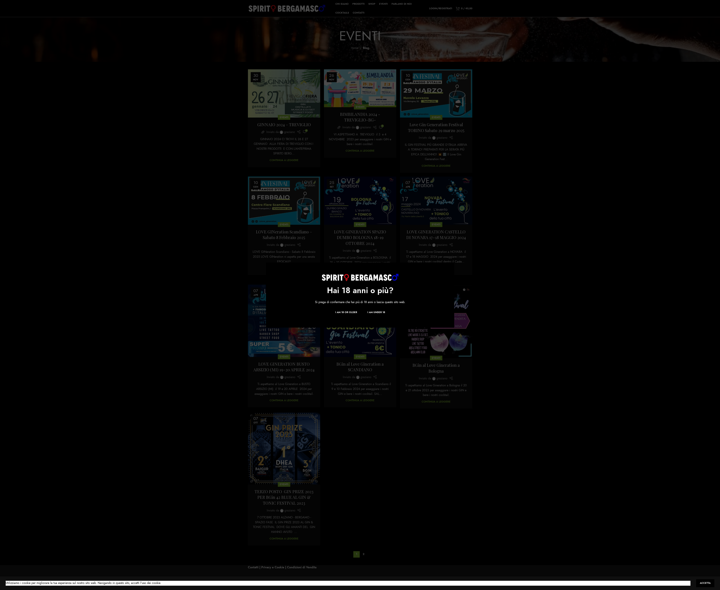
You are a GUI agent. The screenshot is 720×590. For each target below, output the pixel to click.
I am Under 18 (376, 312)
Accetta (705, 583)
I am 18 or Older (346, 312)
